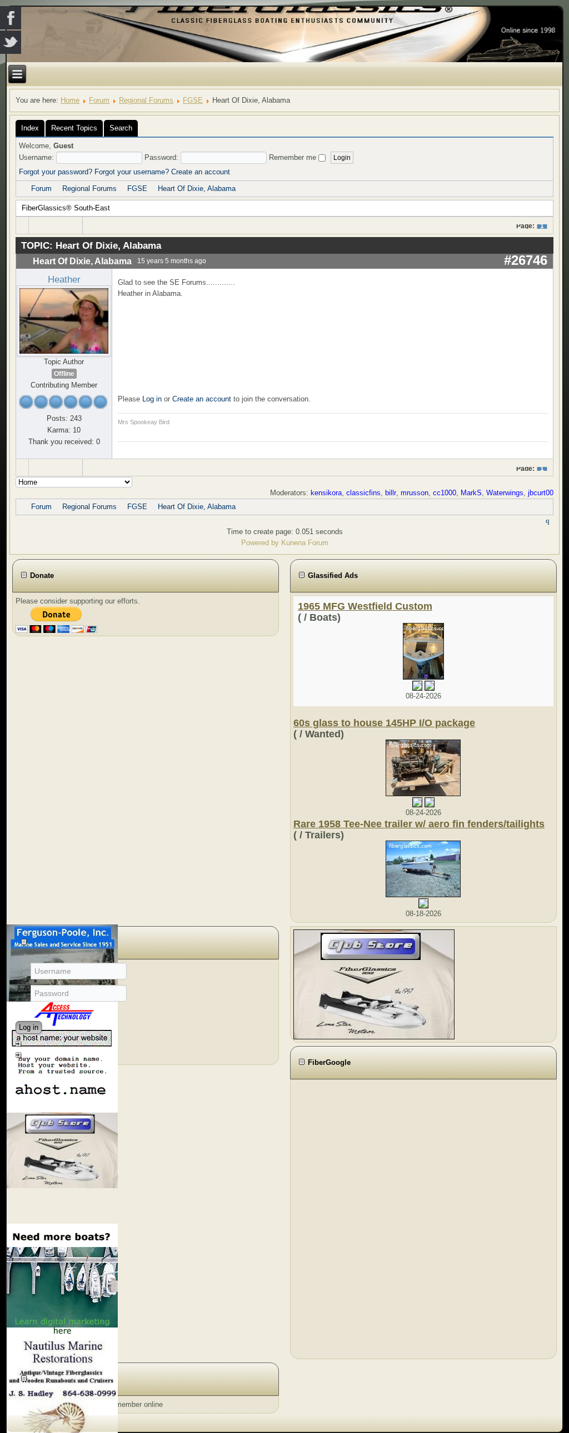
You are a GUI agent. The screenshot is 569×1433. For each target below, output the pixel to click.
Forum (99, 100)
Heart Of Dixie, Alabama (197, 188)
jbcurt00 (540, 493)
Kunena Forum (304, 543)
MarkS (471, 493)
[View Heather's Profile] (64, 320)
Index (30, 128)
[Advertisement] (354, 1217)
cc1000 (444, 493)
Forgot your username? (131, 172)
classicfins (363, 493)
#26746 (525, 260)
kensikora (326, 493)
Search (120, 128)
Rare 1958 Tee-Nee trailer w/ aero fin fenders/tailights (419, 823)
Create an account (200, 172)
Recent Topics (74, 128)
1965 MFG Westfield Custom (365, 606)
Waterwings (504, 493)
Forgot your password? (55, 172)
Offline (64, 374)
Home (70, 100)
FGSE (193, 100)
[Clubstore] (374, 984)
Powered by (260, 543)
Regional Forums (146, 100)
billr (390, 493)
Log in (152, 399)
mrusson (414, 493)
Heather (64, 279)
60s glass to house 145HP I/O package (384, 722)
